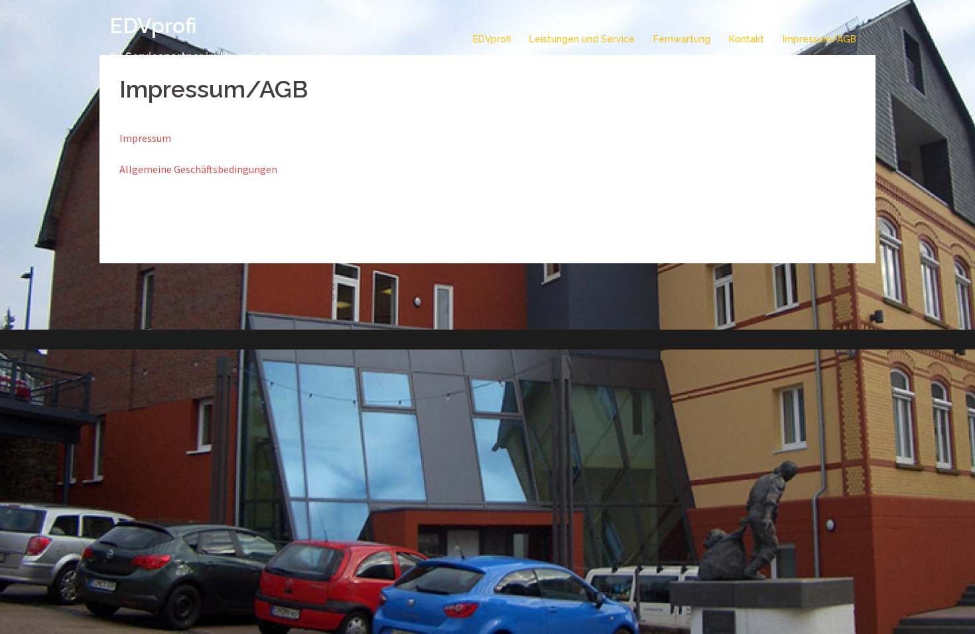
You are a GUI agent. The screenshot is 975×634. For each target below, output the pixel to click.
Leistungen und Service (582, 39)
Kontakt (746, 39)
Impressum (145, 138)
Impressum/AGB (819, 39)
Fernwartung (681, 39)
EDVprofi (152, 25)
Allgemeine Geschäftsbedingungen (198, 169)
